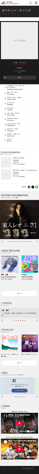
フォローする (19, 390)
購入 (19, 77)
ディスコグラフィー (27, 468)
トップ (4, 468)
